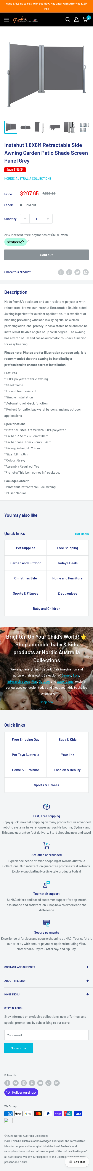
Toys (76, 675)
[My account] (76, 19)
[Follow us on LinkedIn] (57, 1083)
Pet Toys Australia (25, 754)
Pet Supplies (25, 548)
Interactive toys (18, 681)
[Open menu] (6, 19)
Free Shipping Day (25, 739)
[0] (85, 19)
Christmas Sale (25, 578)
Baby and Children (46, 608)
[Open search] (68, 19)
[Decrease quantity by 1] (24, 218)
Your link (67, 754)
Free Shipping (67, 548)
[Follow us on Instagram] (24, 1083)
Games (66, 675)
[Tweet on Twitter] (77, 272)
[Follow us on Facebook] (7, 1083)
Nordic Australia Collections (27, 178)
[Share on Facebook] (61, 272)
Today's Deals (67, 563)
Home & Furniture (25, 770)
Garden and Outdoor (25, 563)
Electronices (67, 593)
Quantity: (11, 219)
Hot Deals (82, 534)
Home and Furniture (67, 578)
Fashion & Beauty (67, 770)
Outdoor (44, 681)
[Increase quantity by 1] (47, 218)
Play (34, 681)
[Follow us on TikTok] (48, 1083)
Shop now (46, 702)
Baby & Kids (68, 739)
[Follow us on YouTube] (40, 1083)
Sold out (46, 255)
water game (65, 681)
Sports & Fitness (25, 593)
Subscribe (18, 1048)
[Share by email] (86, 272)
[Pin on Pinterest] (69, 272)
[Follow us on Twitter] (16, 1083)
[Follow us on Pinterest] (32, 1083)
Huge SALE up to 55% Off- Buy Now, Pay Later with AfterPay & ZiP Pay (46, 6)
